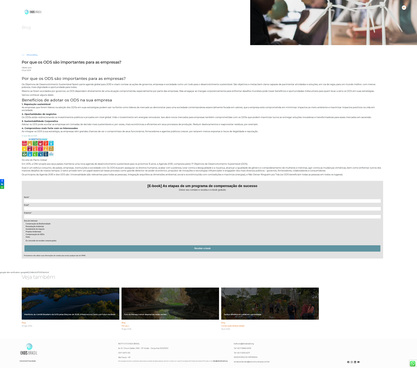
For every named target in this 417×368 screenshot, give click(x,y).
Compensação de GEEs (34, 234)
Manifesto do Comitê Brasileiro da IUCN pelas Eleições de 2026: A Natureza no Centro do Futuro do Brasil (69, 314)
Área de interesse (30, 221)
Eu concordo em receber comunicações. (41, 241)
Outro (27, 237)
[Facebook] (2, 180)
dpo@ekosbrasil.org (220, 361)
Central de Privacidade (28, 361)
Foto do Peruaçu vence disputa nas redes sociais (145, 314)
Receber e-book (202, 248)
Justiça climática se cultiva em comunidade (242, 314)
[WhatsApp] (2, 187)
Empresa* (27, 213)
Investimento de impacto (34, 229)
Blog (24, 323)
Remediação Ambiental (34, 226)
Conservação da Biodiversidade (37, 224)
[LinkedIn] (2, 184)
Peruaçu (125, 326)
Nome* (26, 197)
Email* (26, 205)
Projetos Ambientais (33, 232)
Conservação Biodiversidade (233, 326)
